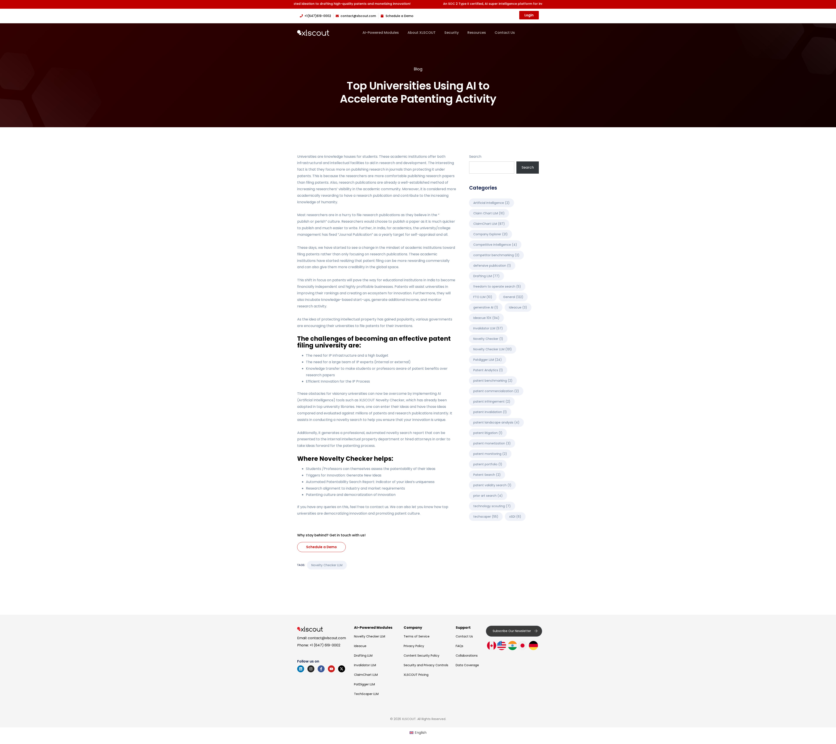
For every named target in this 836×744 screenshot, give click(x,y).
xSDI (515, 516)
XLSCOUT (367, 400)
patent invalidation (490, 412)
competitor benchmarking (496, 255)
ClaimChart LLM (489, 224)
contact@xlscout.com (327, 638)
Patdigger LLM (487, 360)
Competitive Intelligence (495, 244)
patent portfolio (487, 464)
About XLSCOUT (422, 32)
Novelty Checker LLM (326, 565)
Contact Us (505, 32)
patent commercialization (496, 391)
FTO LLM (482, 297)
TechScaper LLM (366, 694)
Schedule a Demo (321, 547)
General (513, 297)
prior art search (488, 495)
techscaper (485, 516)
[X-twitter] (341, 668)
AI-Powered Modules (380, 32)
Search (475, 156)
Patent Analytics (488, 370)
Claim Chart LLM (489, 213)
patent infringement (491, 401)
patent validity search (492, 485)
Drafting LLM (486, 276)
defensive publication (492, 265)
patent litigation (487, 433)
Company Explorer (490, 234)
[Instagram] (310, 668)
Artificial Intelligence (491, 203)
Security (451, 32)
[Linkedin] (300, 668)
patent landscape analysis (496, 422)
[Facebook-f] (321, 668)
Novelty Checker (390, 400)
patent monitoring (490, 454)
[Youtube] (331, 668)
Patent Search (487, 475)
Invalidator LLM (488, 328)
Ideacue (518, 307)
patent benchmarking (492, 380)
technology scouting (492, 506)
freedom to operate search (497, 286)
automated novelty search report (395, 432)
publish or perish (311, 221)
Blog (418, 69)
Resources (476, 32)
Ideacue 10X (486, 318)
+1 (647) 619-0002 (325, 645)
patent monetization (492, 443)
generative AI (485, 307)
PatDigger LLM (364, 684)
